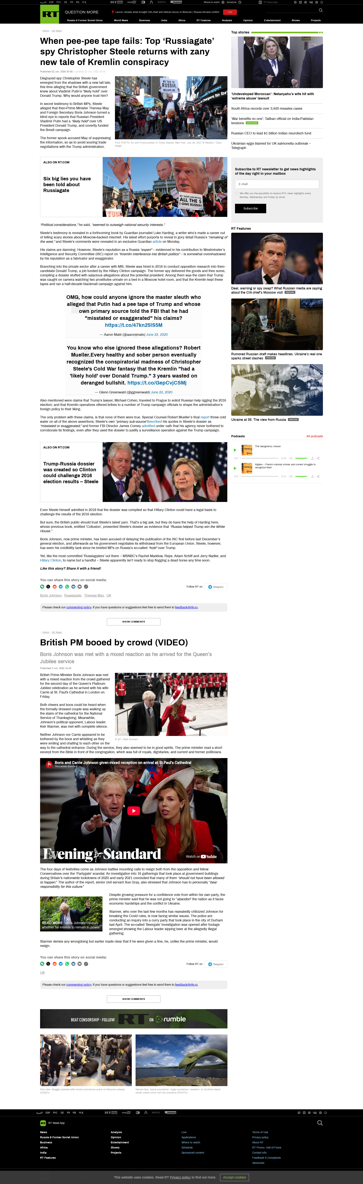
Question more (82, 12)
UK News (57, 30)
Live (184, 1132)
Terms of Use (260, 1132)
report (205, 417)
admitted (148, 426)
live (230, 12)
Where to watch (191, 1142)
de (62, 1112)
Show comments (133, 621)
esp (48, 1112)
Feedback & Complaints (266, 1157)
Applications (189, 1137)
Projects (316, 20)
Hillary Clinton (50, 560)
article (157, 241)
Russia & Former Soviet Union (85, 20)
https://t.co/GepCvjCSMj (157, 383)
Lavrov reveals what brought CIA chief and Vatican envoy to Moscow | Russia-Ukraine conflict (167, 12)
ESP (51, 2)
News (43, 1132)
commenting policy (78, 607)
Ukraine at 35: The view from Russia (259, 420)
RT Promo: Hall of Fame (266, 1147)
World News (121, 20)
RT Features (204, 20)
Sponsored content (193, 1152)
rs (74, 1112)
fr (68, 1112)
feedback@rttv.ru (186, 607)
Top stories (240, 32)
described (154, 421)
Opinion (248, 20)
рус (55, 1112)
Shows (296, 20)
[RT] (116, 2)
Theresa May (94, 595)
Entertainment (272, 20)
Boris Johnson (51, 595)
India (164, 20)
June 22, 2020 (157, 335)
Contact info (259, 1152)
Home (46, 30)
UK (108, 595)
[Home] (49, 14)
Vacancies (258, 1163)
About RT (258, 1142)
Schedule (187, 1147)
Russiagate (72, 595)
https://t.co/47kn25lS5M (133, 325)
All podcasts (314, 436)
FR (71, 2)
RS (77, 2)
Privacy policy (260, 1137)
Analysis (227, 20)
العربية (43, 2)
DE (65, 2)
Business (144, 20)
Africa (181, 20)
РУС (59, 2)
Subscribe (251, 208)
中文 (84, 2)
